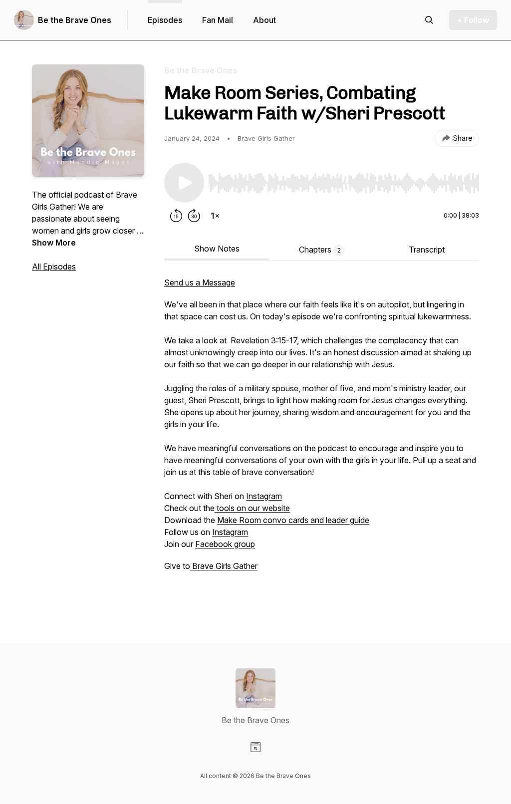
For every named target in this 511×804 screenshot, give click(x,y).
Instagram (264, 496)
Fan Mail (217, 20)
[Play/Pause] (184, 183)
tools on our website (252, 508)
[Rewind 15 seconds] (176, 216)
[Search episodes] (429, 20)
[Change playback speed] (215, 216)
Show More (54, 243)
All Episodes (54, 266)
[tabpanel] (321, 440)
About (264, 20)
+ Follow (473, 20)
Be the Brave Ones (74, 20)
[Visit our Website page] (255, 747)
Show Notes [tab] (217, 249)
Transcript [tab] (427, 250)
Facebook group (225, 544)
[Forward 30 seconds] (194, 216)
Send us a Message (199, 282)
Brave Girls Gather (223, 566)
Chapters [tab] (320, 250)
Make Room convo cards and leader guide (293, 520)
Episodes (165, 20)
